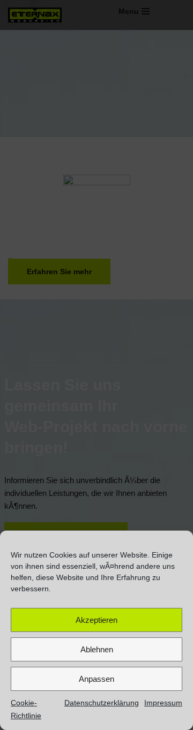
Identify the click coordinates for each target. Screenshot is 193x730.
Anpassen (96, 678)
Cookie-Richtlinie (26, 709)
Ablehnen (96, 649)
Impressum (163, 702)
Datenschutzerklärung (101, 702)
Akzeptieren (96, 619)
